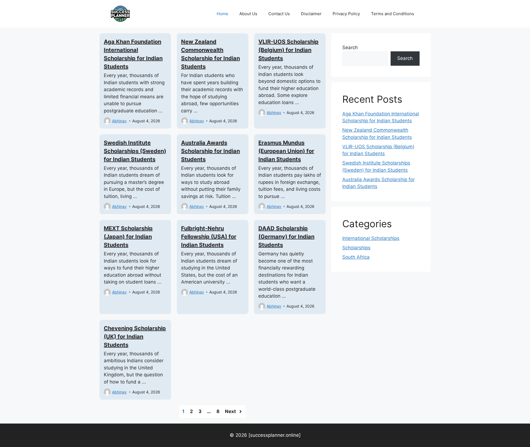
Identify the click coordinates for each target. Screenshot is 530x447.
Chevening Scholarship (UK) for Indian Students (135, 336)
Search (350, 47)
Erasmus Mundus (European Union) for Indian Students (286, 151)
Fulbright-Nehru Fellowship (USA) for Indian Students (208, 236)
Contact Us (279, 13)
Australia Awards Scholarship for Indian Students (210, 151)
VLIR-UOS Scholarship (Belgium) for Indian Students (288, 50)
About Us (248, 13)
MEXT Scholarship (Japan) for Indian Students (128, 236)
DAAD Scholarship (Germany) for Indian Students (286, 236)
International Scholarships (370, 238)
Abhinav (119, 120)
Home (222, 13)
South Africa (356, 257)
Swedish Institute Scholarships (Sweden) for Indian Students (135, 151)
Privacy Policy (346, 13)
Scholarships (356, 247)
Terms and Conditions (392, 13)
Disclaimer (311, 13)
